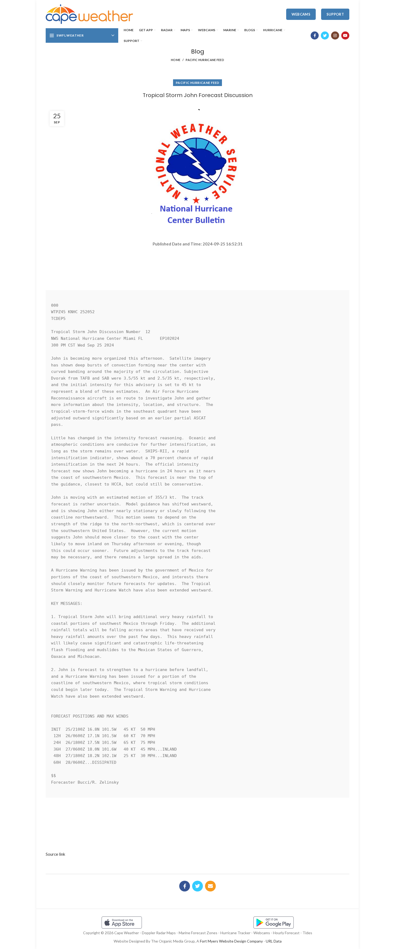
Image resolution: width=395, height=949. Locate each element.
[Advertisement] (197, 266)
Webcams (301, 14)
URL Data (274, 941)
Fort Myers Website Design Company (231, 941)
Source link (55, 854)
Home (175, 60)
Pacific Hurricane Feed (205, 60)
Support (335, 14)
